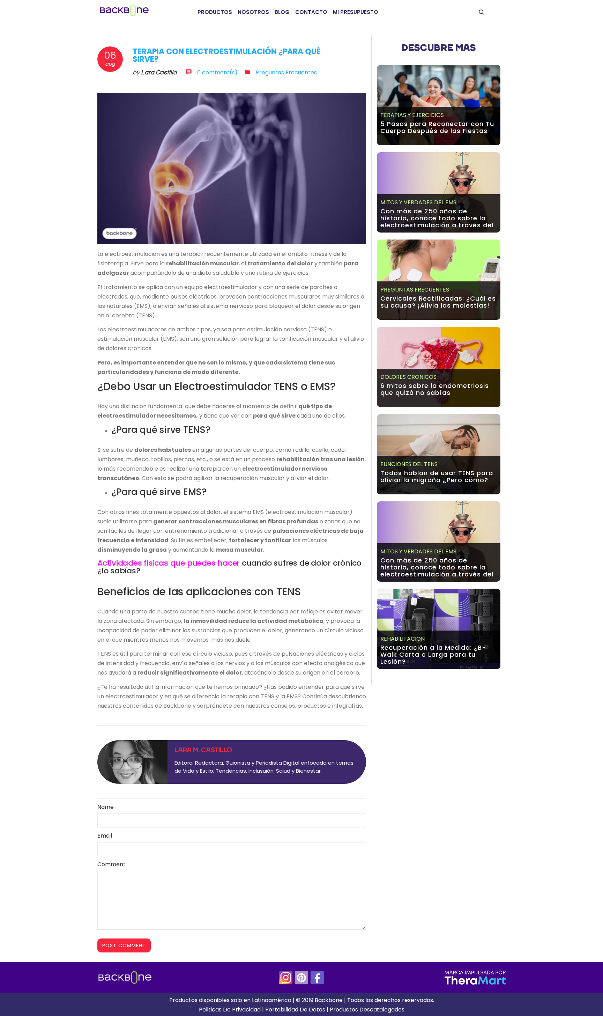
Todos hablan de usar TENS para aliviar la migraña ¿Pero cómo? (436, 476)
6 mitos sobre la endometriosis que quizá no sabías (434, 389)
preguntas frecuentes (414, 290)
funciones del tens (409, 464)
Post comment (124, 945)
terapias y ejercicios (412, 115)
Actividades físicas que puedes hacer (168, 563)
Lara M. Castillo (203, 750)
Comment (111, 864)
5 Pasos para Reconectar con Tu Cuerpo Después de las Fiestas (437, 127)
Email (104, 836)
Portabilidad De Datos (295, 1010)
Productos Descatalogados (367, 1010)
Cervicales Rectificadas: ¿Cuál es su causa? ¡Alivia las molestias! (438, 302)
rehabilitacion (402, 639)
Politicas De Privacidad (230, 1010)
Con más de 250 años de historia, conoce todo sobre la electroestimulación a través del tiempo (436, 221)
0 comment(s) (217, 72)
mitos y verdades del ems (418, 202)
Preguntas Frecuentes (286, 72)
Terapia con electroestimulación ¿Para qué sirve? (227, 55)
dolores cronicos (408, 377)
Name (105, 807)
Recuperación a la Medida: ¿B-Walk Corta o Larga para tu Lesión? (433, 654)
